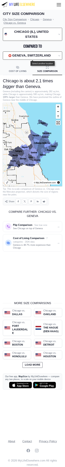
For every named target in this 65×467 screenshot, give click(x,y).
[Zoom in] (58, 106)
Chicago (50, 189)
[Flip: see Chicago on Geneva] (7, 182)
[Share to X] (25, 201)
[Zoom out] (58, 111)
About (11, 441)
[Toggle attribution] (58, 182)
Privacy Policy (48, 441)
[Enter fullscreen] (58, 122)
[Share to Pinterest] (31, 201)
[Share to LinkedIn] (37, 201)
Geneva (38, 189)
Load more (32, 364)
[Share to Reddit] (44, 201)
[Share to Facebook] (18, 201)
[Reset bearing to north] (58, 116)
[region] (32, 144)
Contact (27, 441)
